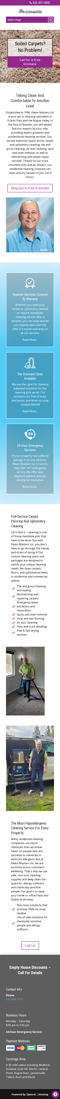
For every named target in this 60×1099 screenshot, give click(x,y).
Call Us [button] (30, 945)
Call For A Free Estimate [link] (30, 62)
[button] (30, 20)
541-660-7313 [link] (14, 999)
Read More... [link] (30, 340)
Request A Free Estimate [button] (30, 188)
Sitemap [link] (43, 1094)
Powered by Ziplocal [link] (24, 1094)
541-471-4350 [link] (41, 3)
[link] (55, 1094)
